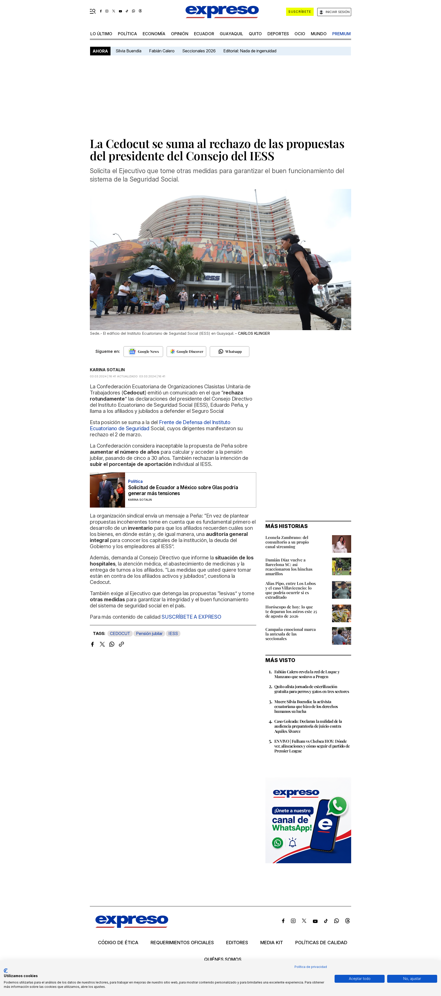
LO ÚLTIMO (101, 33)
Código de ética (118, 942)
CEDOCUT (120, 633)
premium (341, 33)
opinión (179, 33)
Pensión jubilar (149, 633)
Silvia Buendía (128, 50)
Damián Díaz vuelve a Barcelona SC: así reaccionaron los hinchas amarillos (288, 566)
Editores (237, 942)
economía (154, 33)
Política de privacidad (311, 967)
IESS (173, 633)
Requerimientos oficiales (182, 942)
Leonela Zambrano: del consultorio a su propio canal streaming (287, 542)
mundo (319, 33)
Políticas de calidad (321, 942)
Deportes (278, 33)
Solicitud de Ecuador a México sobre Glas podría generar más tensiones (183, 490)
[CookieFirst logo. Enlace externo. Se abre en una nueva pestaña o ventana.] (6, 970)
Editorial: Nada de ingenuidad (249, 50)
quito (255, 33)
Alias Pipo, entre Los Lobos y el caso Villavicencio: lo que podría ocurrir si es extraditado (290, 590)
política (127, 33)
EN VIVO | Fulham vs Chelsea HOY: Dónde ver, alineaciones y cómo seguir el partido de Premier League (312, 745)
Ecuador (204, 33)
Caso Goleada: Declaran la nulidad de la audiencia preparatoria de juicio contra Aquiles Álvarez (308, 726)
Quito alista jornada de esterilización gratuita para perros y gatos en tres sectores (311, 689)
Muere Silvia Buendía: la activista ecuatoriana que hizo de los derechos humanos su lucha (306, 706)
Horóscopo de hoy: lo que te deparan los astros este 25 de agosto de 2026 (291, 611)
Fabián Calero (162, 50)
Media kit (271, 942)
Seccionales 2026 (199, 50)
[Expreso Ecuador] (131, 926)
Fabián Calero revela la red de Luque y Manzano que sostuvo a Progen (306, 674)
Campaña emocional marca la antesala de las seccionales (290, 634)
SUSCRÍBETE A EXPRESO (191, 617)
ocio (300, 33)
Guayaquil (231, 33)
